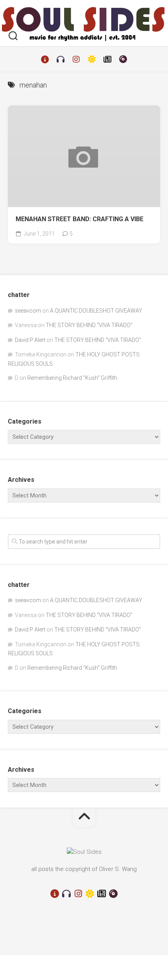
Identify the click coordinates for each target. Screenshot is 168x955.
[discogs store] (123, 59)
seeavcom (28, 311)
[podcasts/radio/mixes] (60, 59)
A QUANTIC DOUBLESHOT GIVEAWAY (96, 311)
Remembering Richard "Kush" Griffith (72, 378)
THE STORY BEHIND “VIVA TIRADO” (89, 325)
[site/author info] (45, 59)
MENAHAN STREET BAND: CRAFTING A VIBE (79, 219)
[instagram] (76, 59)
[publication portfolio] (107, 59)
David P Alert (30, 340)
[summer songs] (92, 59)
